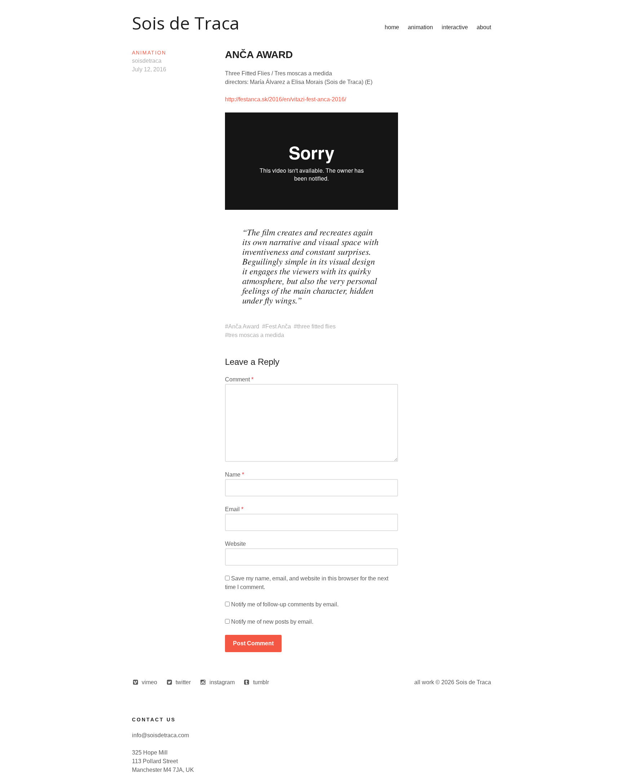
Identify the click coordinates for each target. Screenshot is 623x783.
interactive (455, 27)
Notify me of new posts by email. (272, 622)
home (392, 27)
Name (234, 475)
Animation (149, 53)
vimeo (149, 682)
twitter (183, 682)
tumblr (261, 682)
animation (420, 27)
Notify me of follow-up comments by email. (285, 604)
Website (235, 544)
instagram (222, 682)
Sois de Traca (185, 23)
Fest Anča (278, 326)
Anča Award (243, 326)
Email (234, 509)
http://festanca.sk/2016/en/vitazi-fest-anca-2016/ (285, 99)
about (484, 27)
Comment (239, 379)
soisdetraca (147, 61)
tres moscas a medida (256, 335)
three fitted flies (316, 326)
